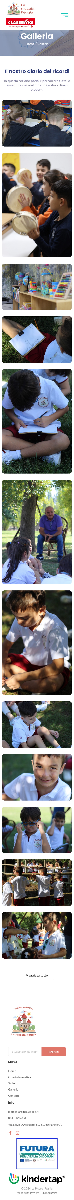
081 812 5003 (17, 1118)
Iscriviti (54, 1051)
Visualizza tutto (37, 975)
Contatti (13, 1095)
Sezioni (12, 1083)
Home (12, 1071)
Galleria (13, 1089)
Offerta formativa (19, 1077)
